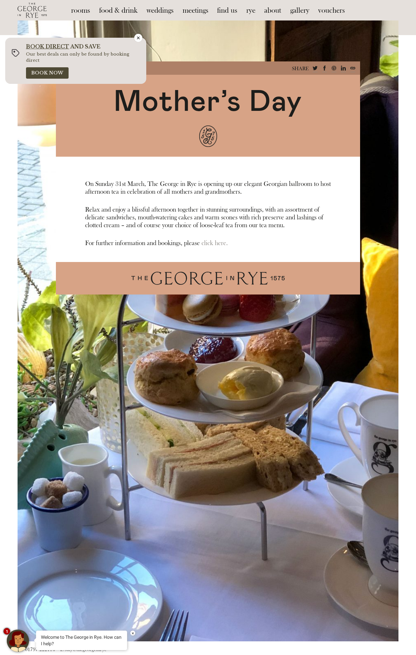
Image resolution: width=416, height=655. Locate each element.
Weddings (160, 10)
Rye (250, 10)
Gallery (299, 10)
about (272, 10)
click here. (215, 243)
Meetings (195, 10)
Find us (227, 10)
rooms (80, 10)
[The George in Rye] (32, 10)
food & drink (118, 10)
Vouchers (331, 10)
